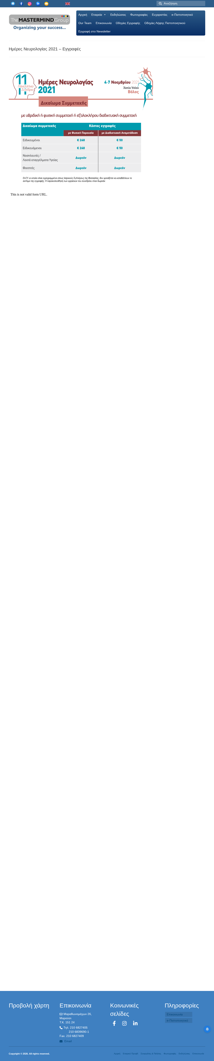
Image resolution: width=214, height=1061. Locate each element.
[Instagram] (125, 1023)
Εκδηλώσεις (118, 14)
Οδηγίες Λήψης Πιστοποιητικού (164, 23)
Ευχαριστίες (159, 14)
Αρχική (82, 14)
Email (68, 1041)
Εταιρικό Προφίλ (130, 1053)
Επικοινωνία (104, 23)
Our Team (85, 23)
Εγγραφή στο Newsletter (94, 31)
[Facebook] (115, 1023)
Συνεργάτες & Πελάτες (151, 1053)
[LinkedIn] (135, 1023)
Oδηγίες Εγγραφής (128, 23)
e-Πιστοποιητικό (182, 14)
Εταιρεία (96, 14)
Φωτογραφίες (139, 14)
